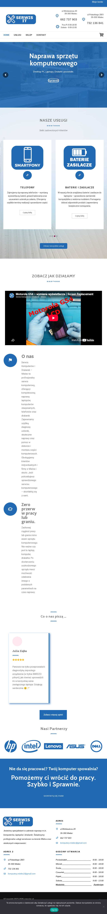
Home (6, 35)
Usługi (17, 35)
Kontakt (41, 35)
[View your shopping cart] (101, 34)
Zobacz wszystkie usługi (53, 246)
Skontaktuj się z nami (54, 796)
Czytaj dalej (27, 212)
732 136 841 (95, 23)
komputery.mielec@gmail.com (73, 843)
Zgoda (54, 910)
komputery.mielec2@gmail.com (22, 874)
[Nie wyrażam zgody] (103, 906)
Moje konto (97, 2)
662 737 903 (68, 19)
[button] (50, 236)
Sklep (29, 35)
